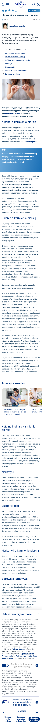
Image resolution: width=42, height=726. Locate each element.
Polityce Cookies (18, 649)
